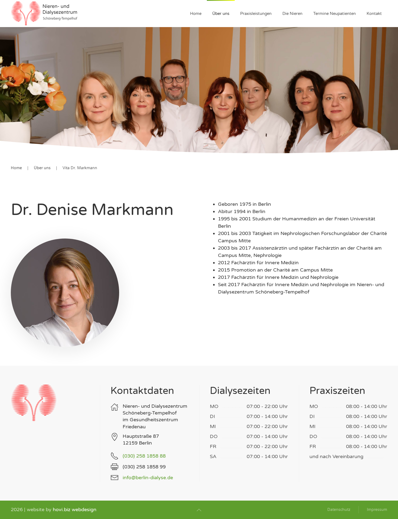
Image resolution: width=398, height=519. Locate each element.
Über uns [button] (220, 13)
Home (195, 13)
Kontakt (374, 13)
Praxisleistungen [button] (256, 13)
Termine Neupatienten (334, 13)
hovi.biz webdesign (74, 510)
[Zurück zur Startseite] (45, 13)
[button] (199, 510)
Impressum (377, 509)
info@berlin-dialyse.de (148, 478)
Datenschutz (338, 509)
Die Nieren (292, 13)
